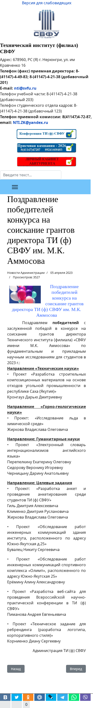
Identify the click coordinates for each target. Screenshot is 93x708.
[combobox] (30, 174)
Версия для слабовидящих (46, 2)
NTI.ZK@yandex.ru (30, 122)
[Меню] (15, 187)
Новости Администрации (26, 272)
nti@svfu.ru (25, 88)
